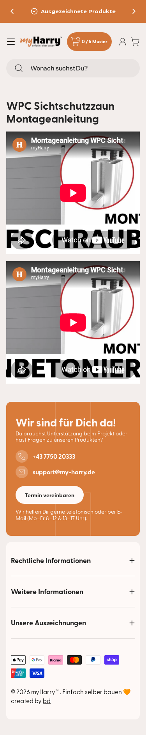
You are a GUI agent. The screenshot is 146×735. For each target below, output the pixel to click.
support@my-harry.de (64, 472)
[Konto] (122, 41)
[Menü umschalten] (11, 41)
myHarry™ (45, 691)
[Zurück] (12, 11)
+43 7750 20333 (54, 456)
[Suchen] (18, 68)
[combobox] (73, 68)
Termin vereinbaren (49, 495)
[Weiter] (134, 11)
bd (47, 700)
